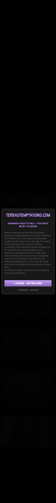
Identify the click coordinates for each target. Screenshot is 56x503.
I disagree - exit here (28, 290)
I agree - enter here (28, 283)
